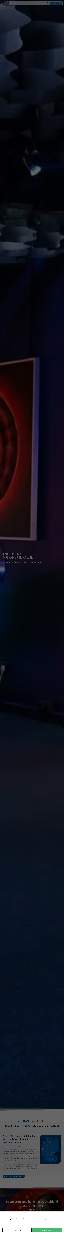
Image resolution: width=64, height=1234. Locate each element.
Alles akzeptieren (47, 1230)
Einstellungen (17, 1230)
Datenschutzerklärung (38, 1225)
